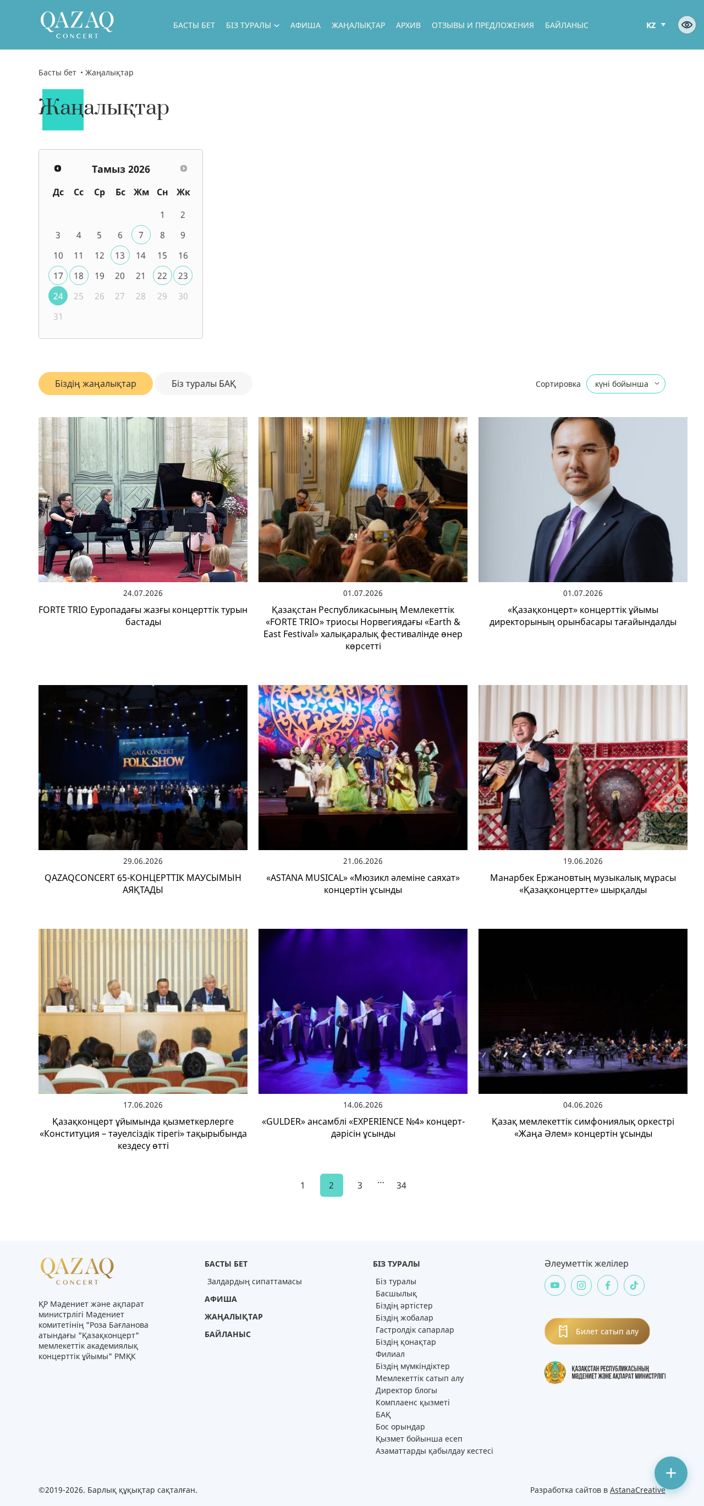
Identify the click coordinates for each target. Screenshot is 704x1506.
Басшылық (396, 1293)
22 (162, 276)
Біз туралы (248, 25)
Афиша (305, 25)
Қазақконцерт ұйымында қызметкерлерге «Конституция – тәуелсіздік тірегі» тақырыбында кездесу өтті (143, 1133)
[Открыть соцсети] (671, 1472)
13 (120, 255)
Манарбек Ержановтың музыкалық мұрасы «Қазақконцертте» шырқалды (583, 884)
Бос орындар (400, 1426)
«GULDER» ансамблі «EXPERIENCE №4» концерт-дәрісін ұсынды (363, 1127)
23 (183, 276)
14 (141, 255)
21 (141, 276)
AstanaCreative (638, 1490)
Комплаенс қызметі (413, 1402)
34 (401, 1185)
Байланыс (566, 25)
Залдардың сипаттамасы (254, 1281)
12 (100, 255)
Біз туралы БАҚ (204, 383)
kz (651, 25)
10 (58, 255)
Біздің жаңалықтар (95, 383)
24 (58, 296)
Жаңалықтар (358, 25)
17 (58, 276)
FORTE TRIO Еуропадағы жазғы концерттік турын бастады (143, 616)
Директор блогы (406, 1390)
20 (120, 276)
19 (100, 276)
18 (79, 276)
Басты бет (194, 25)
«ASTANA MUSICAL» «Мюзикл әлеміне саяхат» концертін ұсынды (363, 884)
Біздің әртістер (404, 1305)
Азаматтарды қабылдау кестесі (434, 1450)
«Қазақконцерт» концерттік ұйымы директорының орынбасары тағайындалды (583, 616)
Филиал (390, 1354)
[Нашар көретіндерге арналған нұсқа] (687, 24)
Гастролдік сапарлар (415, 1329)
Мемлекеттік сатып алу (420, 1378)
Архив (408, 25)
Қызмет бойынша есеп (419, 1438)
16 (183, 255)
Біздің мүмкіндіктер (413, 1366)
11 (79, 255)
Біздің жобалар (404, 1317)
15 (162, 255)
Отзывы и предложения (483, 25)
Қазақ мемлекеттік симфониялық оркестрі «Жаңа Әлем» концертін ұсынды (583, 1127)
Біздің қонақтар (406, 1342)
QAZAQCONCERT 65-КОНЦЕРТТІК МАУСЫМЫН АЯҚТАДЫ (143, 884)
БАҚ (383, 1414)
